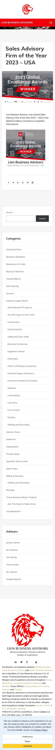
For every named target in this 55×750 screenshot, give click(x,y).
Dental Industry (14, 329)
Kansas (5, 686)
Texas (49, 679)
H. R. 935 (6, 708)
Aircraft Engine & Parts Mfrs (21, 314)
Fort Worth (43, 686)
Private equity (12, 454)
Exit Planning (12, 286)
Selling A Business (14, 476)
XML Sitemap (19, 708)
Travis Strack (12, 564)
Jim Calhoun (11, 572)
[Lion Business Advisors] (27, 9)
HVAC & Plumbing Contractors (22, 366)
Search (9, 212)
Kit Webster (12, 550)
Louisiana (17, 683)
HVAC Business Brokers (40, 670)
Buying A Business (15, 271)
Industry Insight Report (17, 300)
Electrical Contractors (17, 344)
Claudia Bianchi (13, 278)
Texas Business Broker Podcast (21, 497)
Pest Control (13, 410)
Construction (13, 322)
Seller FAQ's (12, 468)
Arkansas (27, 683)
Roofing (11, 417)
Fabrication (12, 358)
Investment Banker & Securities (22, 380)
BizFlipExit (41, 667)
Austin (27, 686)
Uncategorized (13, 511)
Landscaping (13, 395)
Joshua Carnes (13, 542)
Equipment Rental (15, 351)
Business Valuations (15, 256)
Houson (5, 689)
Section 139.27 (43, 705)
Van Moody (11, 557)
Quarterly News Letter (17, 461)
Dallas (34, 686)
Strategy (10, 490)
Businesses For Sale (15, 264)
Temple (17, 689)
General (9, 293)
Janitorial (11, 388)
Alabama (36, 683)
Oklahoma (11, 439)
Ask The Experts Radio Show (21, 504)
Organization (12, 446)
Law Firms (12, 402)
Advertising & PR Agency (19, 307)
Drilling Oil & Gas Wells (18, 336)
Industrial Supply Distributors (20, 373)
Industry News (13, 432)
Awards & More (13, 249)
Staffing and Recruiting (18, 424)
